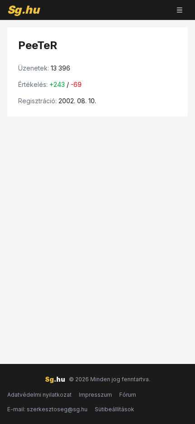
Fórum (127, 394)
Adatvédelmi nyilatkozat (39, 394)
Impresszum (95, 394)
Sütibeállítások (114, 409)
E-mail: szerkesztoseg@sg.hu (47, 409)
